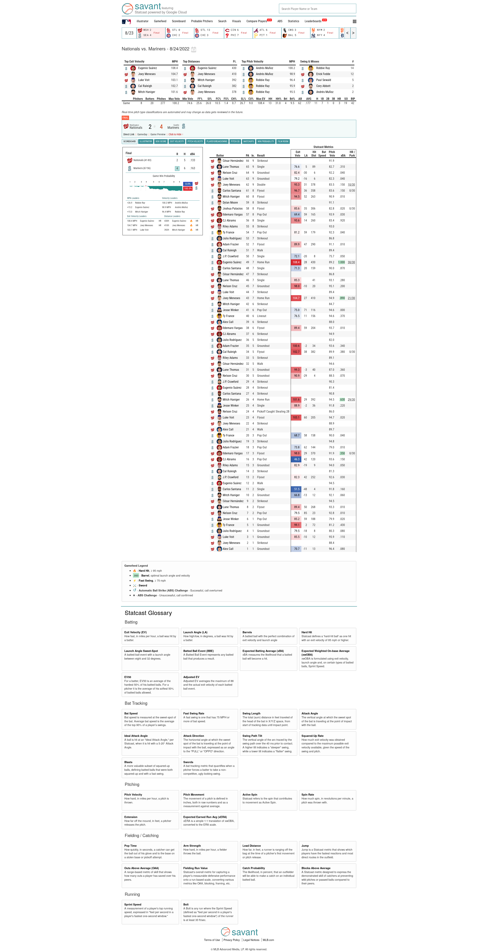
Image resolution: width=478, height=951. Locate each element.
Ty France (228, 232)
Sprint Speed (132, 904)
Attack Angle (310, 713)
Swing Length (251, 713)
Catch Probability (254, 868)
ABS (279, 21)
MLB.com (268, 940)
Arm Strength (192, 845)
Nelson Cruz (230, 172)
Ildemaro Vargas (233, 214)
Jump (305, 845)
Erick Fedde (323, 74)
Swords (188, 762)
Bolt (186, 904)
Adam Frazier (231, 244)
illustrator (142, 21)
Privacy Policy (232, 940)
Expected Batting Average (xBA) (263, 651)
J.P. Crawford (230, 256)
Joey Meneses (147, 74)
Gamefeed (160, 21)
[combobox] (317, 8)
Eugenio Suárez (147, 68)
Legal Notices (251, 940)
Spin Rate (308, 794)
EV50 (127, 677)
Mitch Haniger (146, 92)
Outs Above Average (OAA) (141, 868)
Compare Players (256, 21)
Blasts (128, 762)
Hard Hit (144, 570)
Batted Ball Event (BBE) (198, 651)
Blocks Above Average (316, 868)
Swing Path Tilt (252, 736)
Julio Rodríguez (232, 238)
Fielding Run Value (195, 868)
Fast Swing (146, 580)
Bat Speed (131, 713)
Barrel (145, 575)
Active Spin (250, 794)
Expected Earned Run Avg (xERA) (205, 817)
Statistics (293, 21)
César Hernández (233, 161)
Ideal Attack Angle (136, 736)
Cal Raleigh (145, 86)
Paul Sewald (323, 80)
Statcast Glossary (148, 612)
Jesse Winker (231, 310)
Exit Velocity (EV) (135, 632)
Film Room (283, 141)
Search (222, 21)
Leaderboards (315, 21)
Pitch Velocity (133, 794)
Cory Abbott (323, 86)
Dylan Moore (230, 202)
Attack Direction (193, 736)
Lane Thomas (231, 166)
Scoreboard (179, 21)
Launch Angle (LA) (195, 632)
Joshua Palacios (233, 208)
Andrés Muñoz (264, 68)
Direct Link (129, 134)
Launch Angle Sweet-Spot (141, 651)
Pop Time (130, 845)
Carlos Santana (232, 190)
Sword (143, 585)
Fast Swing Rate (193, 713)
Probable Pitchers (202, 21)
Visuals (236, 21)
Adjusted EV (191, 677)
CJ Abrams (229, 220)
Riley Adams (230, 226)
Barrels (247, 632)
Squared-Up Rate (313, 736)
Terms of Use (212, 940)
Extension (130, 817)
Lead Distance (252, 845)
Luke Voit (144, 80)
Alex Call (228, 322)
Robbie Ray (263, 80)
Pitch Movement (193, 794)
